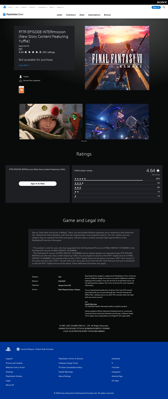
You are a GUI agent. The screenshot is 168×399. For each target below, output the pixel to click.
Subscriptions (94, 15)
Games (23, 7)
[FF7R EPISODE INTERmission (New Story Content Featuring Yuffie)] (51, 121)
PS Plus (31, 7)
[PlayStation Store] (13, 14)
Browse (107, 15)
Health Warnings (91, 304)
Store (10, 7)
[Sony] (162, 4)
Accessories (42, 7)
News (51, 7)
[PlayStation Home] (4, 7)
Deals (82, 15)
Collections (71, 15)
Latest (59, 15)
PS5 (16, 7)
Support (59, 7)
